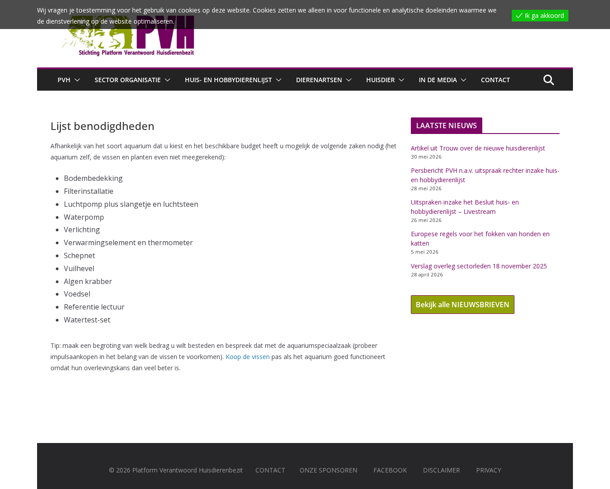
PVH (64, 79)
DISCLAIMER (441, 470)
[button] (75, 80)
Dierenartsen (319, 79)
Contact (495, 79)
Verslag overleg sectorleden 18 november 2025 (479, 266)
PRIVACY (488, 470)
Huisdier (380, 79)
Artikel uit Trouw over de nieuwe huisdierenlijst (478, 148)
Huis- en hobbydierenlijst (228, 79)
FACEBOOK (390, 470)
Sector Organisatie (128, 79)
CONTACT (270, 470)
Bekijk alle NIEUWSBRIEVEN (463, 304)
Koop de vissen (247, 356)
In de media (438, 79)
